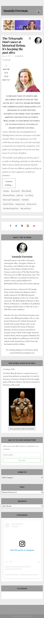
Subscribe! (22, 460)
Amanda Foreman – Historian (16, 575)
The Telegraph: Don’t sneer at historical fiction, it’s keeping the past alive (14, 45)
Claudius (6, 191)
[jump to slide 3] (22, 28)
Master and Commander (11, 200)
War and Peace (26, 208)
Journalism (19, 56)
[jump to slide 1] (17, 28)
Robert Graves (31, 204)
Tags (22, 487)
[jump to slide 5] (27, 28)
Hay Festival (15, 191)
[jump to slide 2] (20, 28)
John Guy (20, 195)
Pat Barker (25, 200)
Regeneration (20, 204)
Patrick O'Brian (8, 204)
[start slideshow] (14, 28)
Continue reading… (8, 183)
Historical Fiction (9, 195)
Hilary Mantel (26, 191)
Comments (6, 60)
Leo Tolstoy (29, 195)
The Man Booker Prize (11, 208)
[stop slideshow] (29, 28)
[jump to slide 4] (24, 28)
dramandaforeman (36, 575)
